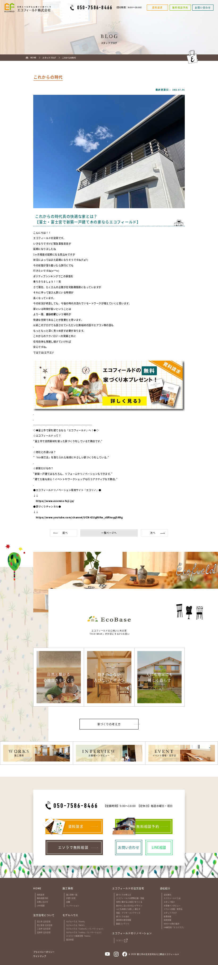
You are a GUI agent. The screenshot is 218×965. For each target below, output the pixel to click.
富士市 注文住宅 (44, 921)
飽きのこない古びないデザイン (129, 905)
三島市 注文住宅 (44, 928)
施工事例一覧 (71, 894)
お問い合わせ (42, 901)
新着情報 (167, 916)
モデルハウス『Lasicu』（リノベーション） (84, 932)
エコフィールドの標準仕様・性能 (130, 898)
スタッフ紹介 (169, 901)
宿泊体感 (70, 939)
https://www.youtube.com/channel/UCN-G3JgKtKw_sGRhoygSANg (78, 517)
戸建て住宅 (71, 898)
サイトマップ (39, 956)
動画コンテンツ (122, 923)
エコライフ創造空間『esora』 (78, 935)
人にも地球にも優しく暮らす (128, 909)
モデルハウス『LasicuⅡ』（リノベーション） (85, 928)
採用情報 (167, 920)
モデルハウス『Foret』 (76, 921)
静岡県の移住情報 (123, 920)
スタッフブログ (170, 912)
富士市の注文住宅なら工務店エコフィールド (158, 954)
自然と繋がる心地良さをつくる (129, 901)
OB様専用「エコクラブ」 (174, 927)
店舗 (68, 901)
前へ (65, 533)
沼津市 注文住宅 (44, 932)
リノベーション (72, 905)
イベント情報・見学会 (173, 909)
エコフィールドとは (172, 898)
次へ (152, 533)
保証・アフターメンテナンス (128, 912)
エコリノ (120, 940)
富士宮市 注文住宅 (44, 925)
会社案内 (167, 894)
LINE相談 (41, 905)
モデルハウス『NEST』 (76, 925)
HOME (37, 888)
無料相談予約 (42, 898)
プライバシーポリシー (43, 952)
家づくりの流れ (122, 916)
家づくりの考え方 (123, 894)
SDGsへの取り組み (171, 923)
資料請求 (40, 894)
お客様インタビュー (172, 905)
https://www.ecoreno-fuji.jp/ (53, 501)
